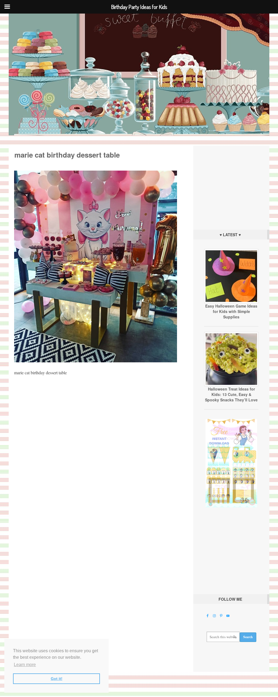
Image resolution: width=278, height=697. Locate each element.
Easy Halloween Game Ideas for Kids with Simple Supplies (231, 311)
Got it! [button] (56, 678)
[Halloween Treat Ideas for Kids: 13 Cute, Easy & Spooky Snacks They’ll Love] (231, 384)
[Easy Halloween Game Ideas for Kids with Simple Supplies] (231, 301)
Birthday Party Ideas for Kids (139, 74)
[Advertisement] (231, 186)
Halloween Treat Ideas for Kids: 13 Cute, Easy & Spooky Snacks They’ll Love (231, 394)
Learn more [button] (25, 664)
